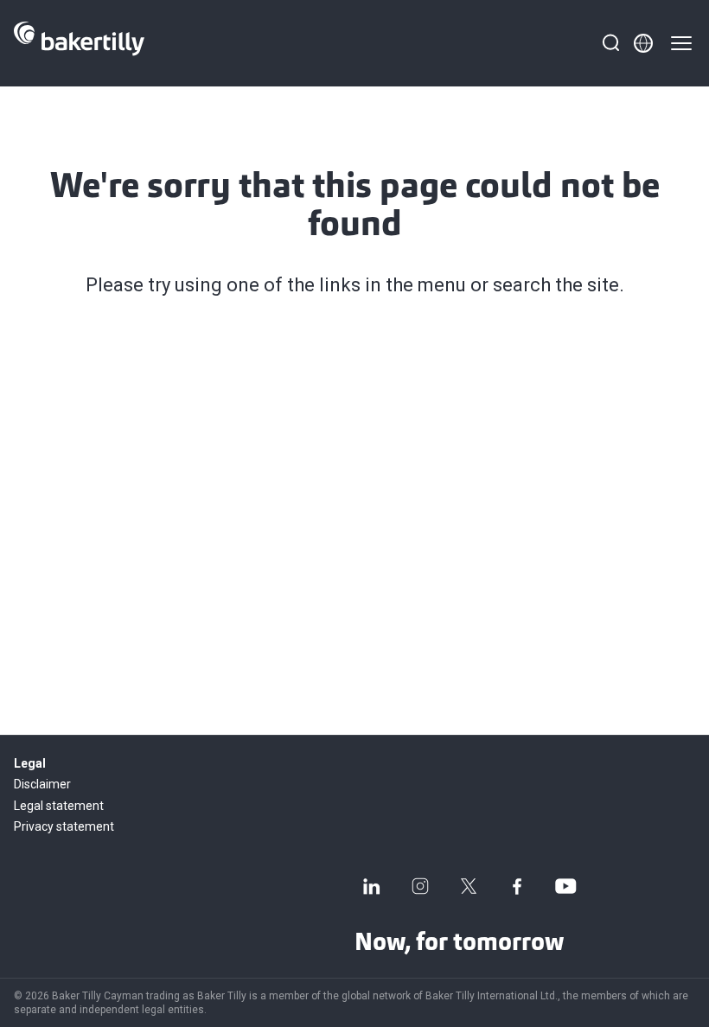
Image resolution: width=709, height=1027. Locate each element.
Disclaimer (42, 784)
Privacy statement (64, 826)
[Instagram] (420, 886)
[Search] (610, 43)
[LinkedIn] (371, 886)
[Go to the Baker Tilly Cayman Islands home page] (79, 43)
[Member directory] (643, 43)
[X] (468, 886)
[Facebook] (517, 886)
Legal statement (59, 806)
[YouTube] (565, 886)
